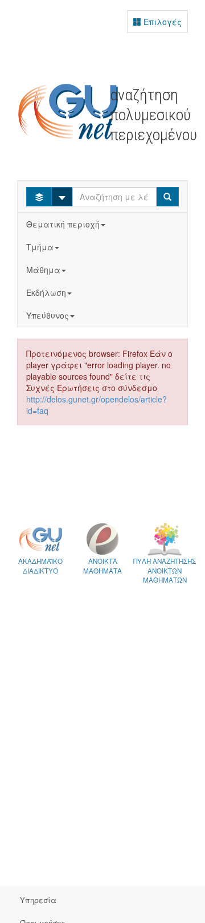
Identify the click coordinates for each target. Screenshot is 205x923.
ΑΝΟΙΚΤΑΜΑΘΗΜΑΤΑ (102, 565)
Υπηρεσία (38, 899)
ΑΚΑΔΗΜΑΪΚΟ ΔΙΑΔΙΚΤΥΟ (40, 565)
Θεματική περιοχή (63, 224)
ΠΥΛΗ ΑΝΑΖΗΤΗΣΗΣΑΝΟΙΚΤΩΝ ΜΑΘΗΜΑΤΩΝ (164, 570)
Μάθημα (43, 269)
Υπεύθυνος (47, 315)
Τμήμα (40, 247)
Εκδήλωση (46, 292)
